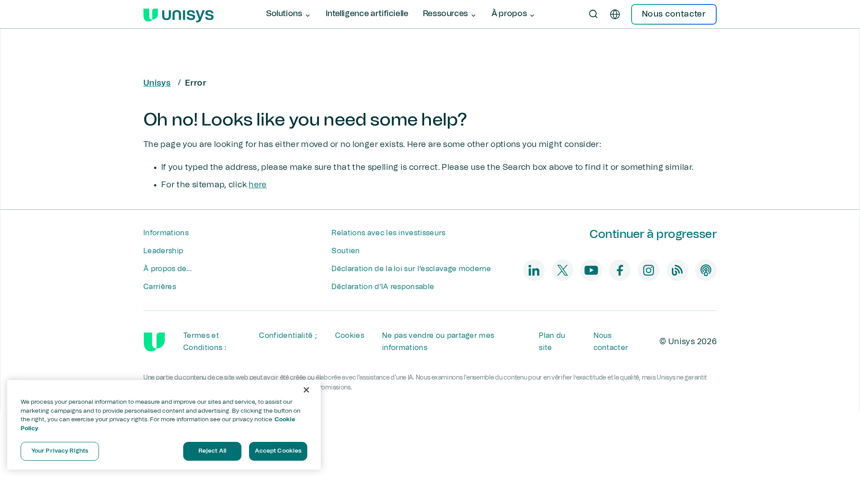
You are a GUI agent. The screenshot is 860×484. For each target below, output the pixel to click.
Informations (166, 233)
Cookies (349, 335)
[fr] (615, 14)
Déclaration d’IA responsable (382, 286)
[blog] (677, 270)
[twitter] (562, 270)
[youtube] (591, 270)
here (258, 185)
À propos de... (167, 268)
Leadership (163, 251)
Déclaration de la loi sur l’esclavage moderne (411, 268)
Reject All (212, 451)
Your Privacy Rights (59, 451)
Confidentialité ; (288, 335)
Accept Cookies (278, 451)
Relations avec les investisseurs (388, 233)
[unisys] (154, 342)
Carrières (159, 286)
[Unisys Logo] (178, 14)
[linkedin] (534, 270)
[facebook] (620, 270)
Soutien (345, 251)
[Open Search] (593, 14)
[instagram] (648, 270)
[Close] (306, 390)
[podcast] (706, 270)
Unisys (157, 83)
